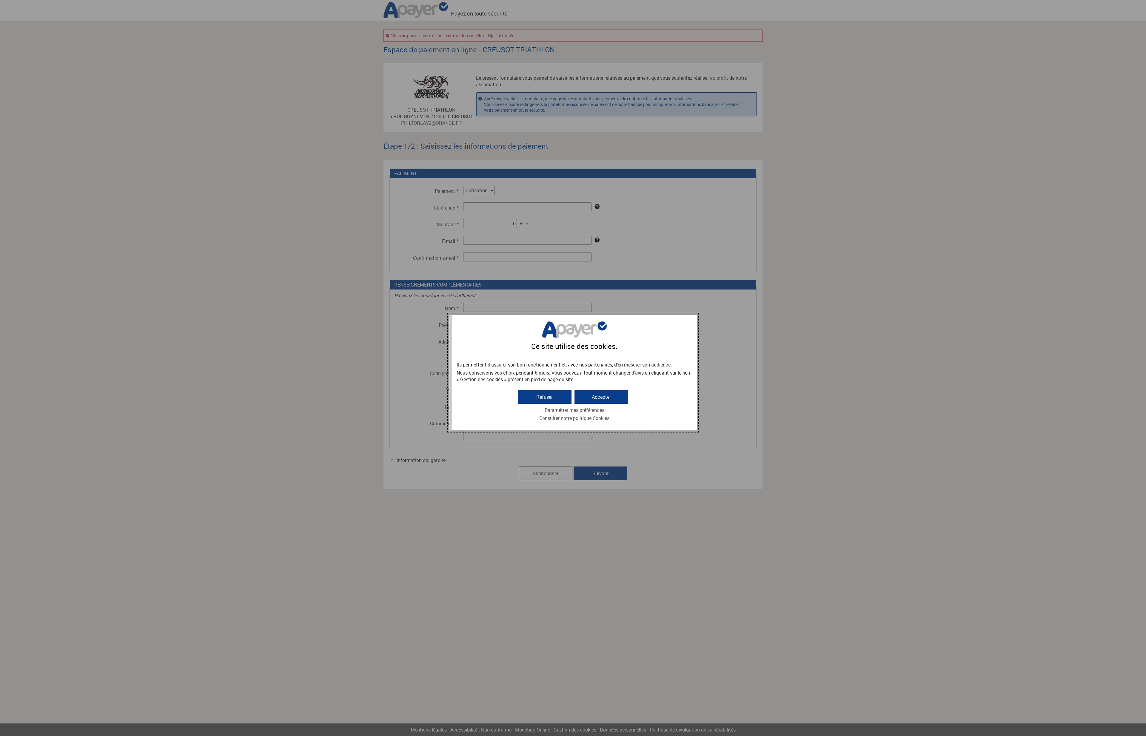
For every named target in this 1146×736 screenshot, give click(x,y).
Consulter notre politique (574, 418)
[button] (601, 397)
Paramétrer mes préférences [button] (574, 410)
